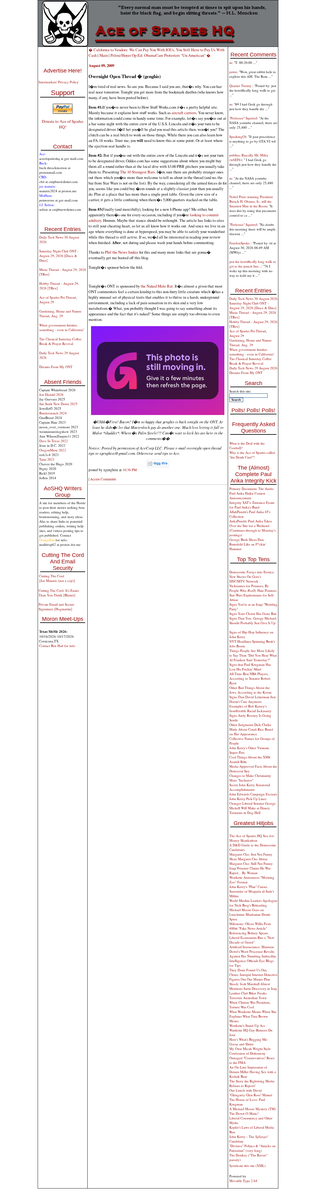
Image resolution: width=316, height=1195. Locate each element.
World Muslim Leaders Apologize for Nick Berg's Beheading (253, 902)
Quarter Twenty (240, 85)
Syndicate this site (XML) (247, 1165)
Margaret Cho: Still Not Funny (251, 863)
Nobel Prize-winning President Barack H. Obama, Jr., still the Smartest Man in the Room (251, 201)
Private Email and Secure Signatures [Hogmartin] (56, 606)
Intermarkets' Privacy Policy (59, 82)
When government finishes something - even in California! (61, 327)
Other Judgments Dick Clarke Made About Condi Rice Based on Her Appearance (251, 729)
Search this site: (240, 391)
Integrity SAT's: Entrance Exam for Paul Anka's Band (251, 504)
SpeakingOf (237, 136)
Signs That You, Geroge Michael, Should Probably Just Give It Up (253, 620)
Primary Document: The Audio (251, 488)
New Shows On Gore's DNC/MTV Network (245, 578)
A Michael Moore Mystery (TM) (252, 1108)
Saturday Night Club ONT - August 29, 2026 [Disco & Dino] (59, 256)
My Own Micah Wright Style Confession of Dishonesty (250, 1051)
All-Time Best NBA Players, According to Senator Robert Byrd (249, 678)
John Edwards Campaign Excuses (253, 794)
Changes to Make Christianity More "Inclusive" (250, 777)
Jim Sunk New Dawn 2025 (58, 403)
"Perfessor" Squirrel (243, 118)
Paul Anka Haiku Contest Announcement (247, 495)
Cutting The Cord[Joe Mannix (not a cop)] (57, 578)
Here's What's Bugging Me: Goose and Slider (248, 1041)
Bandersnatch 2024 (53, 413)
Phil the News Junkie (122, 252)
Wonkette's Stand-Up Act (247, 1025)
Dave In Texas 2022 (53, 440)
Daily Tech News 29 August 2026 (253, 368)
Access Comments (103, 479)
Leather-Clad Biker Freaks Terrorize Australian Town (248, 995)
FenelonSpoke (240, 243)
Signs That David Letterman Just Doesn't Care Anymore (252, 699)
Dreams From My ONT (56, 366)
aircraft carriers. (185, 112)
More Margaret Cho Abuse (248, 859)
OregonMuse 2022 (52, 450)
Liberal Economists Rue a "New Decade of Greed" (251, 939)
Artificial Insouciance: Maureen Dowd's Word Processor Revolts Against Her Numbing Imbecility (252, 951)
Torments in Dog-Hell (244, 812)
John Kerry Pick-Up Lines (247, 798)
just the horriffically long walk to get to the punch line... (252, 263)
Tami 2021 (47, 459)
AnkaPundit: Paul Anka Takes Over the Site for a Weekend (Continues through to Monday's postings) (252, 528)
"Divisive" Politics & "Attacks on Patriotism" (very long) (252, 1148)
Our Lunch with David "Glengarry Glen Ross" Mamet (250, 1092)
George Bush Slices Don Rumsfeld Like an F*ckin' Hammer (247, 544)
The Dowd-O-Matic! (244, 1113)
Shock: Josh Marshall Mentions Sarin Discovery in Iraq (253, 986)
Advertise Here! (63, 71)
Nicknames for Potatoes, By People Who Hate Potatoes (252, 588)
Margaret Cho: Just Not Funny (250, 854)
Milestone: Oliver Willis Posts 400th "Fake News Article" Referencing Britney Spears (250, 928)
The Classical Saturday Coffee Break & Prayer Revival (60, 341)
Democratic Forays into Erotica (251, 572)
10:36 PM (130, 469)
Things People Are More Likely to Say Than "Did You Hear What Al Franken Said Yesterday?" (253, 655)
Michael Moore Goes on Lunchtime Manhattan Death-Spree (250, 914)
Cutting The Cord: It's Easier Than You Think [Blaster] (59, 592)
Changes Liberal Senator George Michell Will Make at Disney (252, 805)
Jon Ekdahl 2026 (51, 394)
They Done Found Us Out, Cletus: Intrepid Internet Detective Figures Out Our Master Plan (253, 974)
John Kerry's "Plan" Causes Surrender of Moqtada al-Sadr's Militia (251, 891)
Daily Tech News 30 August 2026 (253, 298)
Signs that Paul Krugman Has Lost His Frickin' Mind (250, 666)
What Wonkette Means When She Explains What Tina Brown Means (252, 1016)
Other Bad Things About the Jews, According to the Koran (250, 690)
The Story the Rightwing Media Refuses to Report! (251, 1083)
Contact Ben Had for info (57, 645)
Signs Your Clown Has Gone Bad (252, 613)
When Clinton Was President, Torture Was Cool (249, 1004)
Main (103, 55)
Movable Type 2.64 (243, 1180)
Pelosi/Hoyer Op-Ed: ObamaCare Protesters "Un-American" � (160, 55)
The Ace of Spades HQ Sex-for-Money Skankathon (252, 838)
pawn (233, 71)
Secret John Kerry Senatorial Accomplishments (249, 787)
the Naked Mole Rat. (158, 286)
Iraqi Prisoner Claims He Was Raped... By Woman (250, 870)
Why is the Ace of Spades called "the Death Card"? (252, 454)
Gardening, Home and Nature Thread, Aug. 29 (60, 313)
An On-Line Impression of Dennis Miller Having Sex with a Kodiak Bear (252, 1072)
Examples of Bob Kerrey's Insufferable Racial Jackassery (250, 708)
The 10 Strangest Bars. (138, 172)
